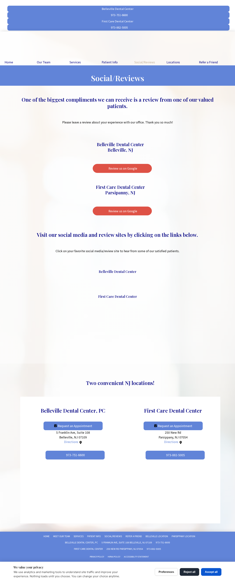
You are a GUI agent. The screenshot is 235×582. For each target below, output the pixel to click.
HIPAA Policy (114, 556)
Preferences (166, 571)
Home (9, 62)
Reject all (189, 571)
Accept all (211, 571)
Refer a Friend (208, 62)
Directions (71, 442)
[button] (73, 426)
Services (75, 62)
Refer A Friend (134, 536)
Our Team (43, 62)
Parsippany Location (183, 536)
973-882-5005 (154, 548)
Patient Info (110, 62)
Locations (173, 62)
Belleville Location (157, 536)
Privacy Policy (97, 556)
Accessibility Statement (136, 556)
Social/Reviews (144, 62)
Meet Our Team (61, 536)
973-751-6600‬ (163, 542)
